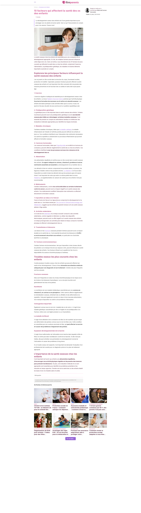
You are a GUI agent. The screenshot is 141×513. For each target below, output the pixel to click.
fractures (47, 230)
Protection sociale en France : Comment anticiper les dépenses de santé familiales (61, 408)
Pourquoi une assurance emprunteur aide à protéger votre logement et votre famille (79, 432)
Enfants (36, 7)
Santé (54, 404)
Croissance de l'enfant (44, 7)
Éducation (92, 429)
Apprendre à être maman (95, 404)
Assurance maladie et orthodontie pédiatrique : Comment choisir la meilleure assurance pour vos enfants (79, 408)
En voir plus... (70, 438)
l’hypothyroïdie (61, 145)
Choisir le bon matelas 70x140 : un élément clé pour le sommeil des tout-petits (42, 408)
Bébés (35, 404)
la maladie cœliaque (65, 129)
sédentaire (47, 213)
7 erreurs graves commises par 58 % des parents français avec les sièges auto (97, 408)
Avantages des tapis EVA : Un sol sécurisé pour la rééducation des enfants (61, 432)
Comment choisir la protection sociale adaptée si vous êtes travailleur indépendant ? (97, 432)
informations (74, 429)
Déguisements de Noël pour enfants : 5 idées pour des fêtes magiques (42, 432)
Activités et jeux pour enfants (42, 429)
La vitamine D (68, 170)
